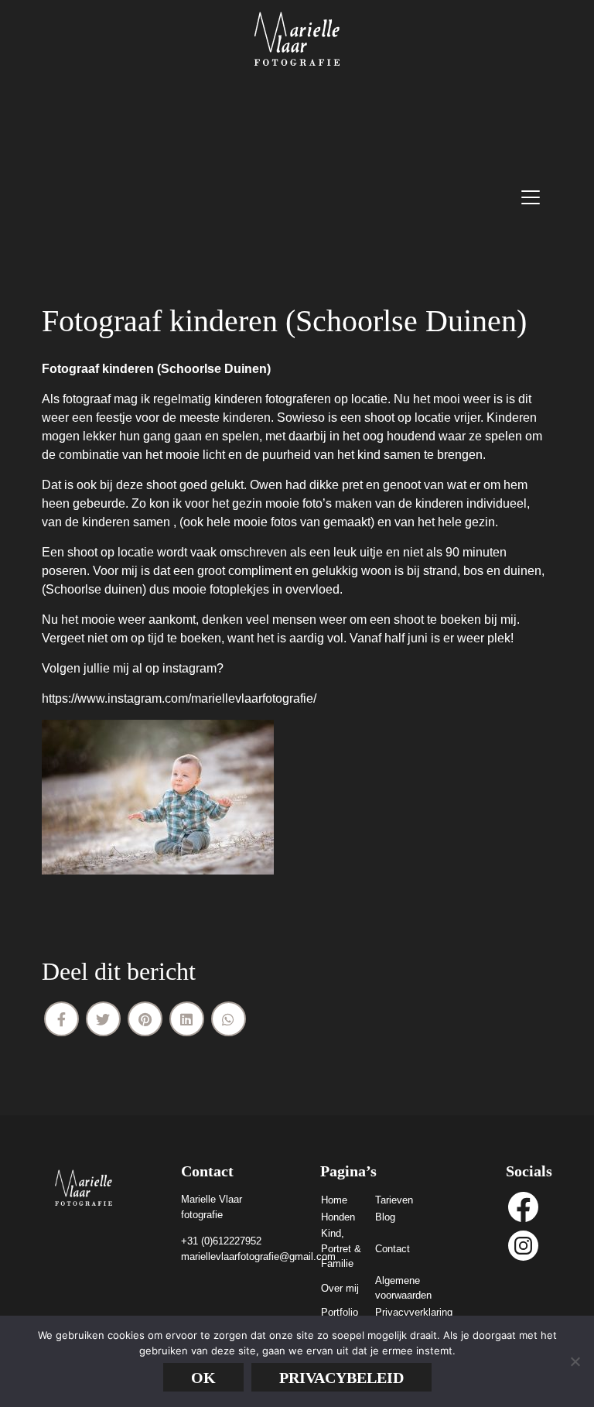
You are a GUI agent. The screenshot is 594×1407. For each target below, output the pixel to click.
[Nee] (574, 1361)
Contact (392, 1249)
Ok (203, 1377)
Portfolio (339, 1312)
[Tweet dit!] (103, 1018)
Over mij (340, 1288)
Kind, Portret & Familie (341, 1248)
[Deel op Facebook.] (61, 1018)
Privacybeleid (341, 1377)
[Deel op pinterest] (145, 1018)
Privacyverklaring (413, 1312)
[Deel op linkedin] (186, 1018)
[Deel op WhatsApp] (228, 1018)
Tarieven (394, 1200)
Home (334, 1200)
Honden (338, 1217)
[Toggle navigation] (530, 197)
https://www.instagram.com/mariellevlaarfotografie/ (179, 698)
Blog (385, 1217)
